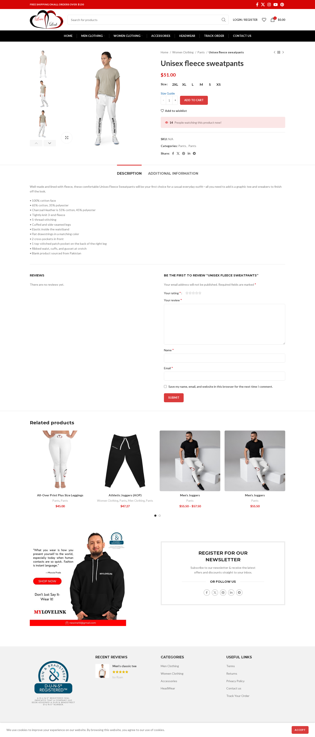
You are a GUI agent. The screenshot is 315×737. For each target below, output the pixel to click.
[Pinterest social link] (282, 4)
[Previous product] (274, 52)
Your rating (172, 293)
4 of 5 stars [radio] (196, 292)
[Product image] (60, 461)
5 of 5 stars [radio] (199, 292)
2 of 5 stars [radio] (190, 292)
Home (165, 52)
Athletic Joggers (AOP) (125, 495)
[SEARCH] (224, 20)
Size (163, 84)
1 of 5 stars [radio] (187, 292)
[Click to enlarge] (66, 137)
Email (168, 368)
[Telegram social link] (194, 153)
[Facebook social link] (257, 4)
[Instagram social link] (269, 4)
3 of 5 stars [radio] (193, 292)
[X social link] (263, 4)
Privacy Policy (235, 681)
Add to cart (194, 100)
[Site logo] (46, 19)
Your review (173, 300)
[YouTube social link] (275, 4)
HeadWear (168, 688)
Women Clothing (183, 52)
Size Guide (168, 93)
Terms (230, 666)
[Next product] (283, 52)
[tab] (129, 171)
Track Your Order (237, 696)
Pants (201, 52)
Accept (300, 729)
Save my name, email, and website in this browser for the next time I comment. (220, 386)
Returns (231, 673)
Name (169, 350)
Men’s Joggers (190, 495)
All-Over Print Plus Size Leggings (60, 495)
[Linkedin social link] (189, 153)
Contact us (233, 688)
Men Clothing (136, 500)
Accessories (169, 681)
